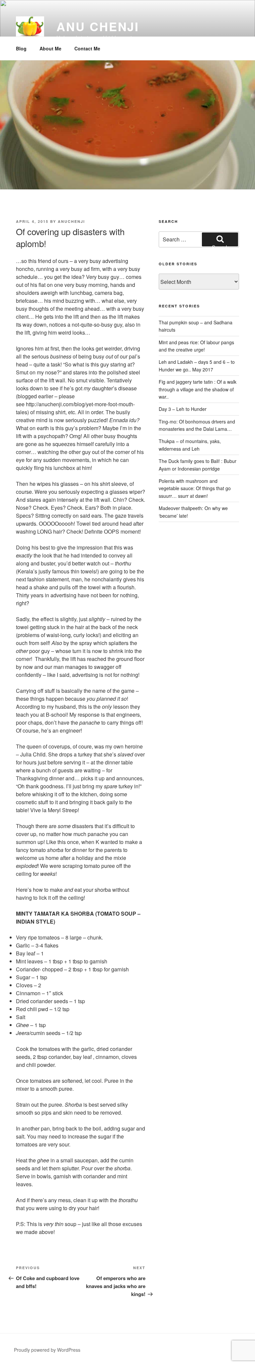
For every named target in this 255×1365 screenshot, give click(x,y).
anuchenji (71, 221)
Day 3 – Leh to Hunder (183, 409)
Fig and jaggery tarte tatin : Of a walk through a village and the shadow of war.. (197, 389)
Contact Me (87, 48)
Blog (21, 48)
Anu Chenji (97, 26)
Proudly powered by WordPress (47, 1349)
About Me (50, 48)
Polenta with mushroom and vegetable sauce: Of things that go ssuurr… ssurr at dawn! (195, 488)
